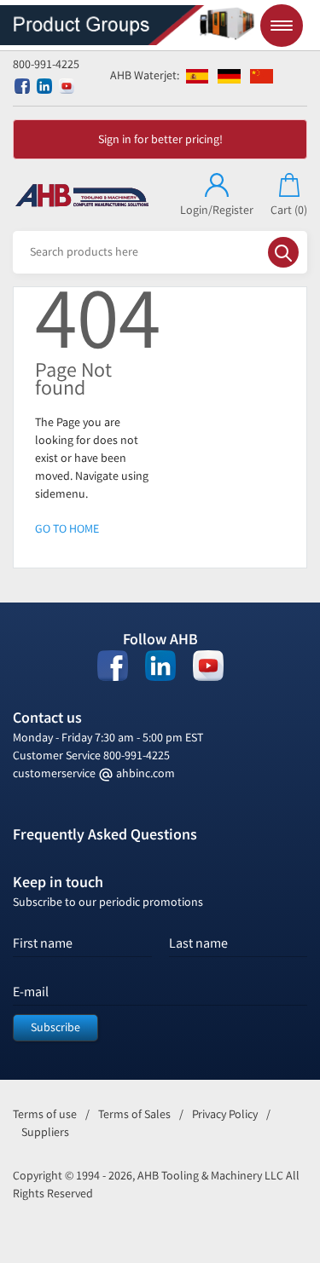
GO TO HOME (67, 529)
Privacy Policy (225, 1114)
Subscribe (55, 1027)
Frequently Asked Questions (105, 834)
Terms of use (45, 1114)
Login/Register (216, 210)
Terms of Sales (134, 1114)
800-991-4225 (46, 64)
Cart (289, 210)
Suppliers (45, 1132)
